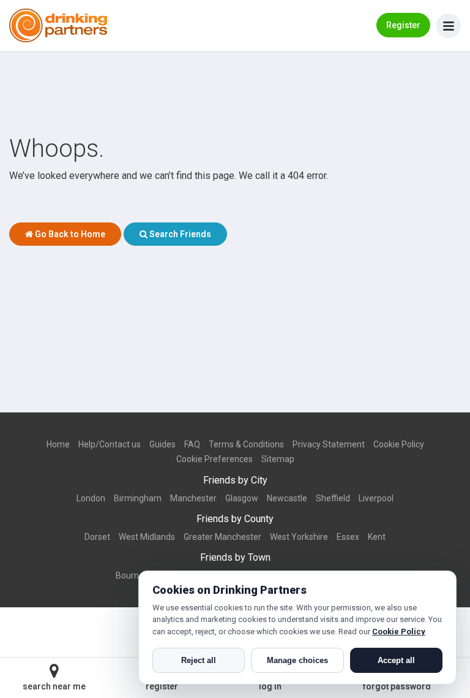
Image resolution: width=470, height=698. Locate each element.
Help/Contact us (109, 444)
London (90, 498)
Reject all (198, 660)
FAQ (192, 444)
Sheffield (333, 498)
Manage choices (297, 660)
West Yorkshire (299, 537)
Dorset (97, 537)
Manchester (193, 498)
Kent (377, 537)
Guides (162, 444)
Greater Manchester (222, 537)
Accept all (396, 660)
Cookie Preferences (214, 459)
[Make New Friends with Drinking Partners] (58, 25)
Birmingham (138, 498)
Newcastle (287, 498)
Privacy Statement (329, 444)
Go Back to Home (69, 234)
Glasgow (241, 498)
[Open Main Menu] (448, 25)
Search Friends (179, 234)
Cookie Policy (398, 444)
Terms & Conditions (246, 444)
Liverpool (376, 498)
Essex (348, 537)
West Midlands (147, 537)
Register (403, 25)
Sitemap (277, 459)
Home (58, 444)
